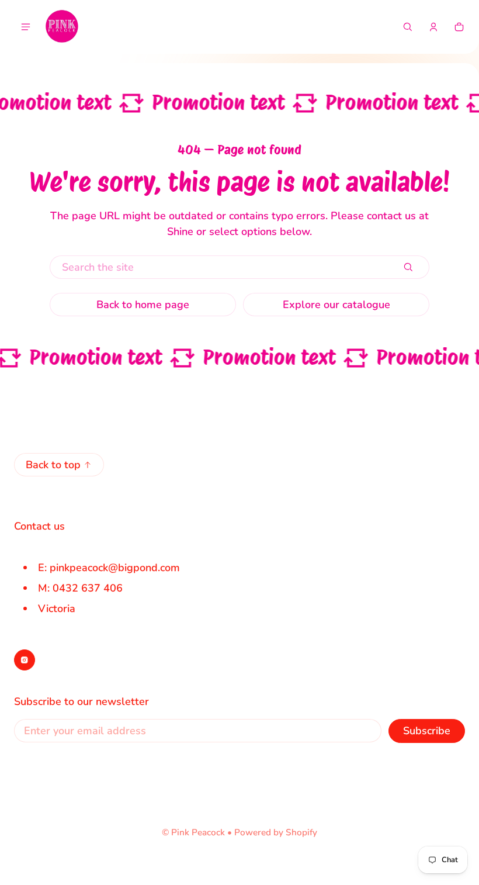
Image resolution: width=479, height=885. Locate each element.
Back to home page (142, 305)
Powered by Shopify (275, 832)
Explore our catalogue (336, 305)
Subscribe (426, 731)
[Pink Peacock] (61, 26)
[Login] (433, 27)
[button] (407, 27)
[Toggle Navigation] (25, 27)
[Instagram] (24, 659)
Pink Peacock (198, 832)
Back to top (53, 465)
